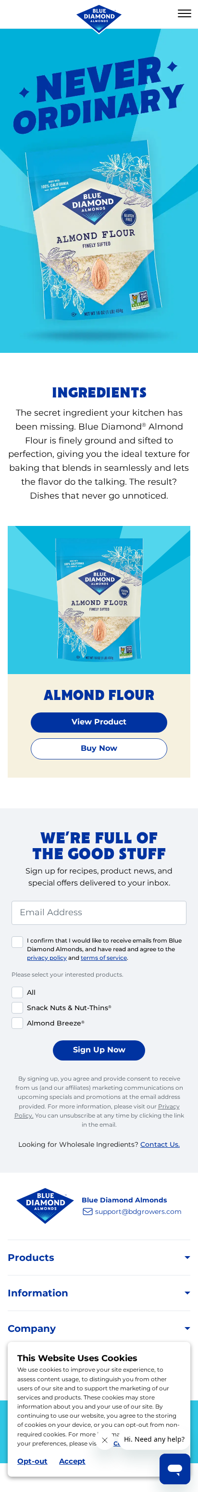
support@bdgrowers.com (138, 1211)
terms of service (104, 957)
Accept (72, 1461)
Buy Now (99, 748)
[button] (184, 13)
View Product (99, 721)
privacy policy (47, 957)
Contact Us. (160, 1144)
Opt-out (32, 1461)
